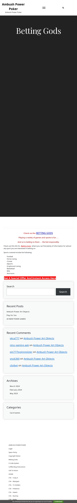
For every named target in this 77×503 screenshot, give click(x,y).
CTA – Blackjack (14, 481)
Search (10, 286)
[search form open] (63, 7)
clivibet (14, 365)
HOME (11, 474)
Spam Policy (13, 452)
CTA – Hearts (13, 492)
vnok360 (15, 358)
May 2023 (14, 393)
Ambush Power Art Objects (18, 312)
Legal (10, 449)
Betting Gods (26, 246)
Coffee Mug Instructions (17, 467)
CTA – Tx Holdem (14, 485)
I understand (58, 501)
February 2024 (16, 390)
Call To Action (13, 470)
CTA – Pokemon (14, 489)
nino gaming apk (19, 345)
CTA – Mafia (13, 499)
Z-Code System (14, 463)
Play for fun (12, 315)
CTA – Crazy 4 (13, 478)
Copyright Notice (14, 456)
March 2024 (15, 386)
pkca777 (14, 338)
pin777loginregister (21, 352)
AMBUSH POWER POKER (17, 445)
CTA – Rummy (13, 496)
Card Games (15, 413)
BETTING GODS (44, 233)
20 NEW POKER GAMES (16, 319)
